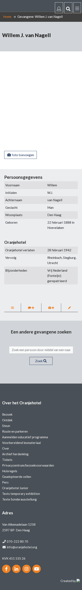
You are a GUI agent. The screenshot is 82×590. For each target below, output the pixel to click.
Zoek (39, 361)
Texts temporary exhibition (21, 493)
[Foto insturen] (51, 307)
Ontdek (7, 420)
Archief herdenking (15, 454)
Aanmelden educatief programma (25, 437)
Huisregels (9, 471)
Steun (6, 426)
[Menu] (77, 7)
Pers (5, 482)
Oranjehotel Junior (15, 488)
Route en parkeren (15, 431)
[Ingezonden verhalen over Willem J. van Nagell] (12, 307)
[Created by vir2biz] (78, 581)
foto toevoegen (22, 155)
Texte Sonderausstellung (19, 499)
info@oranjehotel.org (22, 547)
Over (5, 448)
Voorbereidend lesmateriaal (21, 443)
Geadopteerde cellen (16, 476)
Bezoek (7, 414)
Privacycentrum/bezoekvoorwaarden (28, 465)
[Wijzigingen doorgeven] (69, 307)
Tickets (7, 460)
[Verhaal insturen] (31, 307)
